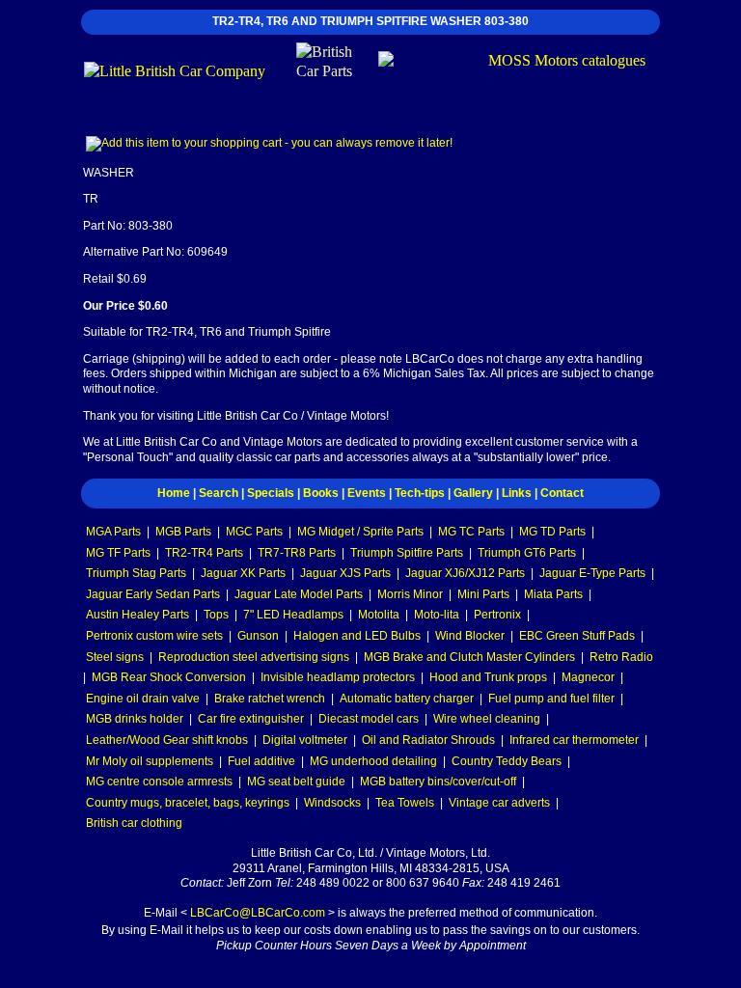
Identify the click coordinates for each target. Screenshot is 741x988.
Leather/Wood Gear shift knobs (167, 740)
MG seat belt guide (296, 781)
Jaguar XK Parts (243, 573)
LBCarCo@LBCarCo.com (257, 912)
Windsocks (332, 803)
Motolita (378, 614)
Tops (216, 614)
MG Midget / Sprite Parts (360, 531)
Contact (562, 493)
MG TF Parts (118, 553)
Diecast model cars (368, 719)
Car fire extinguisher (251, 719)
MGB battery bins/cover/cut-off (438, 781)
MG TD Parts (552, 531)
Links (517, 493)
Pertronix (497, 614)
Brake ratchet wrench (269, 698)
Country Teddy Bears (507, 761)
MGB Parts (183, 531)
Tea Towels (404, 803)
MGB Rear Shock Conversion (169, 677)
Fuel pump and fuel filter (551, 698)
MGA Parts (113, 531)
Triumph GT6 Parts (527, 553)
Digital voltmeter (304, 740)
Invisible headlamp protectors (338, 677)
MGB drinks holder (134, 719)
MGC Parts (254, 531)
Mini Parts (483, 594)
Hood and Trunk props (488, 677)
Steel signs (115, 657)
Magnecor (588, 677)
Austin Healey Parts (137, 614)
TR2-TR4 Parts (204, 553)
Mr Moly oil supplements (149, 761)
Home (173, 493)
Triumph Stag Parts (136, 573)
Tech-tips (420, 493)
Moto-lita (436, 614)
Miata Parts (553, 594)
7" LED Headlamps (293, 614)
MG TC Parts (471, 531)
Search (218, 493)
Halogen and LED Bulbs (357, 636)
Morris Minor (410, 594)
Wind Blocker (470, 636)
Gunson (258, 636)
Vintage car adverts (499, 803)
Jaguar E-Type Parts (592, 573)
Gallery (473, 493)
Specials (270, 493)
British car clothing (134, 823)
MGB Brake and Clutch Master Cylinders (469, 657)
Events (366, 493)
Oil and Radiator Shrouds (428, 740)
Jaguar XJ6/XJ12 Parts (465, 573)
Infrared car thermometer (574, 740)
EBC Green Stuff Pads (577, 636)
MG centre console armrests (159, 781)
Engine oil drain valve (143, 698)
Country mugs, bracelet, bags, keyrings (187, 803)
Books (321, 493)
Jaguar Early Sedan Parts (153, 594)
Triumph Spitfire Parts (406, 553)
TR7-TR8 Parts (297, 553)
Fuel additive (261, 761)
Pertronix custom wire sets (154, 636)
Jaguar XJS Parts (345, 573)
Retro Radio (621, 657)
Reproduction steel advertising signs (253, 657)
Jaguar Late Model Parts (298, 594)
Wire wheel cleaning (486, 719)
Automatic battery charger (407, 698)
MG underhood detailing (373, 761)
